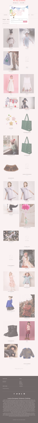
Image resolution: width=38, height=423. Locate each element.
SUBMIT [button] (25, 21)
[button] (27, 6)
